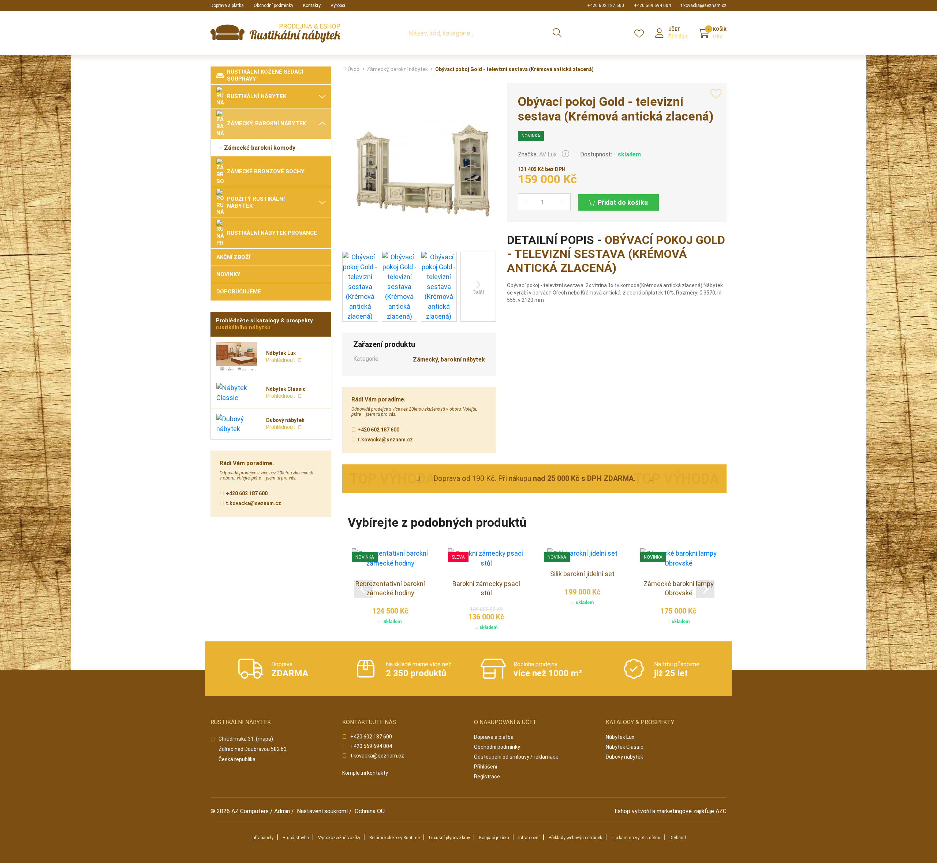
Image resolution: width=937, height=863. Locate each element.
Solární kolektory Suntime (394, 837)
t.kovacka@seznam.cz (704, 5)
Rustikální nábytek (256, 96)
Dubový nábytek (624, 757)
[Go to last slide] (363, 589)
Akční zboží (233, 257)
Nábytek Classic (624, 747)
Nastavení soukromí (322, 811)
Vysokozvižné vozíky (339, 837)
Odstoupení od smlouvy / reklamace (516, 757)
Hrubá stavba (296, 837)
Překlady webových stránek (575, 837)
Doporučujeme (238, 291)
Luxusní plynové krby (449, 837)
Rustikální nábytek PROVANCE (272, 233)
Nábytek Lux (620, 737)
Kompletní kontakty (365, 773)
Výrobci (338, 5)
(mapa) (264, 739)
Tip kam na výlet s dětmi (635, 837)
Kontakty (312, 5)
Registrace (487, 776)
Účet (674, 29)
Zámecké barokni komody (259, 147)
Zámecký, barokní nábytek (266, 123)
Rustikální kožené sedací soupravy (265, 75)
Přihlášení (485, 767)
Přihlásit (678, 37)
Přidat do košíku (623, 202)
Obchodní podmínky (273, 5)
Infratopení (529, 837)
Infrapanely (262, 837)
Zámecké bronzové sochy (266, 171)
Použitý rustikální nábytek (256, 202)
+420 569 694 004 (652, 5)
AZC (721, 811)
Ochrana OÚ (370, 811)
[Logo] (275, 33)
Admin (282, 811)
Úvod (353, 69)
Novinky (228, 274)
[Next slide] (705, 589)
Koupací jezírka (494, 837)
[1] (557, 33)
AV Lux (548, 154)
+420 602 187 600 (605, 5)
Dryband (677, 837)
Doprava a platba (227, 5)
